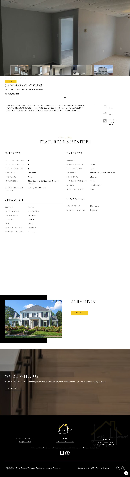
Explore (79, 313)
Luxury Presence (54, 468)
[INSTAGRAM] (123, 468)
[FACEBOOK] (118, 468)
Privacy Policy (102, 468)
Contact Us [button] (13, 388)
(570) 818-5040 (25, 442)
